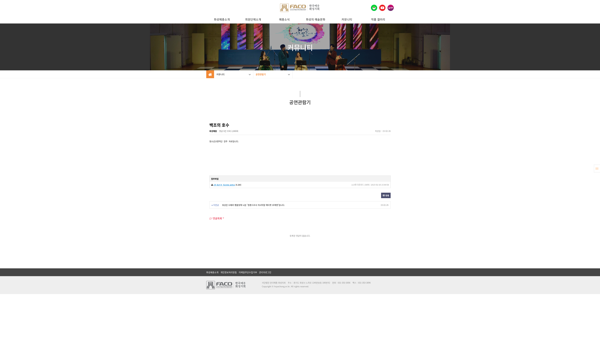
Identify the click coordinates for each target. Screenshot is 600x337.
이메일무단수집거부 (248, 272)
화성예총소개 (222, 19)
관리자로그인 (265, 272)
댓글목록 (217, 218)
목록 (387, 195)
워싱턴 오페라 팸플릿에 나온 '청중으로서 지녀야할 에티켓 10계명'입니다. (253, 204)
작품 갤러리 (378, 19)
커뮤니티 (347, 19)
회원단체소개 (253, 19)
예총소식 (284, 19)
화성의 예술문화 (315, 19)
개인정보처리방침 (228, 272)
